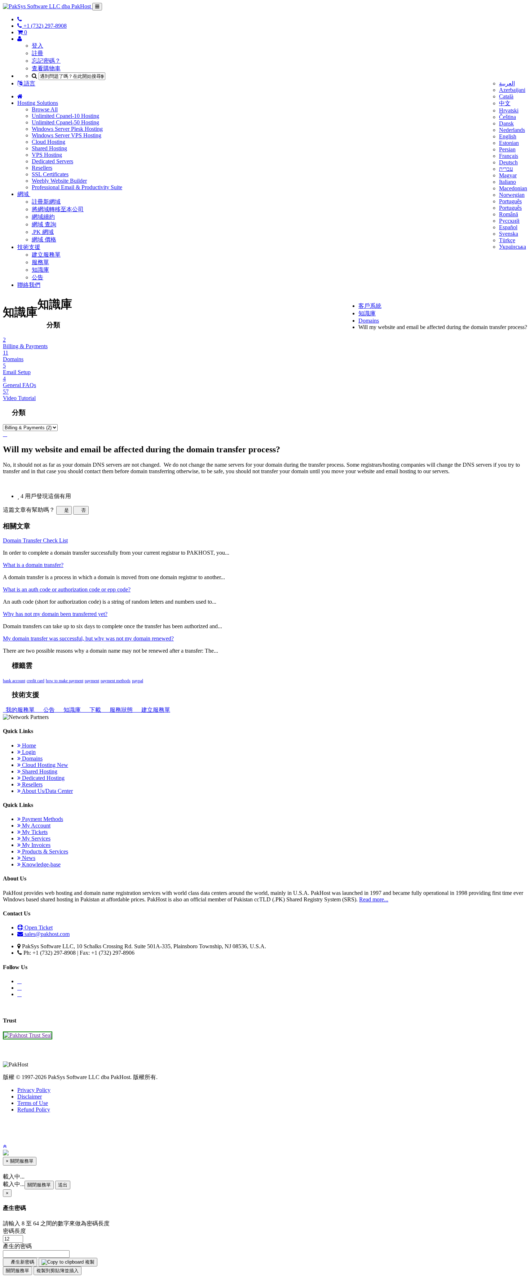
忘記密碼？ (46, 61)
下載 (94, 710)
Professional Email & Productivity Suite (77, 187)
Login (28, 752)
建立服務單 (46, 255)
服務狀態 (120, 710)
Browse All (45, 109)
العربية (507, 83)
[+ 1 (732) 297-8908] (19, 19)
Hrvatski (508, 110)
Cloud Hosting (48, 142)
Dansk (506, 123)
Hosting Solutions (37, 103)
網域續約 (43, 217)
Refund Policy (33, 1109)
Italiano (507, 182)
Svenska (508, 234)
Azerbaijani (512, 90)
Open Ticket (38, 927)
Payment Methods (42, 819)
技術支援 (28, 247)
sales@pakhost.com (47, 934)
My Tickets (34, 832)
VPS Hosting (47, 155)
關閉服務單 (39, 1185)
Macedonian (513, 188)
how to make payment (64, 680)
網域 (23, 194)
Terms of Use (32, 1103)
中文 (505, 103)
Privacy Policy (33, 1090)
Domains (368, 321)
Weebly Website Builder (59, 181)
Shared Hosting (49, 148)
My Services (35, 838)
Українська (512, 247)
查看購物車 (46, 68)
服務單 (40, 262)
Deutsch (508, 162)
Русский (509, 221)
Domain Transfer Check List (35, 540)
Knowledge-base (41, 864)
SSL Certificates (50, 174)
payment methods (116, 680)
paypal (137, 680)
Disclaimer (29, 1096)
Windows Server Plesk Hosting (67, 129)
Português (510, 201)
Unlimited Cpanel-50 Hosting (65, 122)
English (507, 136)
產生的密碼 (17, 1246)
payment (92, 680)
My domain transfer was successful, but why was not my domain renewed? (88, 638)
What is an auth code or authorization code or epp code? (67, 589)
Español (508, 227)
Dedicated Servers (52, 161)
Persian (507, 149)
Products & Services (44, 851)
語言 (28, 83)
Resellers (42, 168)
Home (28, 745)
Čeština (507, 117)
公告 (37, 277)
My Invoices (35, 845)
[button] (4, 1146)
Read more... (373, 899)
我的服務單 (19, 710)
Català (506, 96)
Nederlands (512, 130)
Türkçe (507, 240)
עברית (506, 169)
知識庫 (40, 270)
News (28, 858)
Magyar (508, 175)
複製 (89, 1262)
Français (508, 156)
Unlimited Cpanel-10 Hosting (65, 116)
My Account (35, 825)
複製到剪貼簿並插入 (57, 1270)
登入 (37, 46)
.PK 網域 (43, 232)
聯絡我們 (28, 285)
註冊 (37, 53)
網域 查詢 (44, 224)
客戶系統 (369, 306)
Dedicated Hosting (43, 778)
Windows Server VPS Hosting (66, 135)
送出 (62, 1185)
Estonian (509, 143)
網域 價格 (44, 239)
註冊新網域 (46, 202)
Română (508, 214)
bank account (14, 680)
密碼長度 (14, 1231)
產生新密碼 (21, 1262)
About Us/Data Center (47, 791)
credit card (35, 680)
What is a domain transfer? (33, 565)
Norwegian (512, 195)
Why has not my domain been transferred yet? (55, 614)
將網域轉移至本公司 (58, 209)
